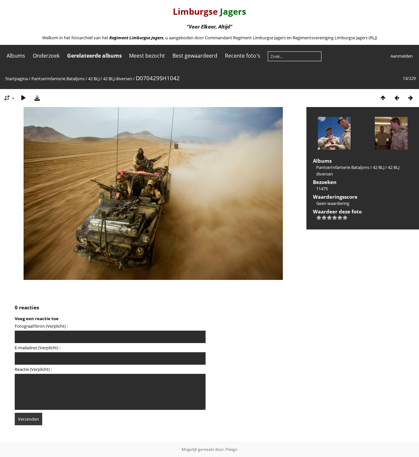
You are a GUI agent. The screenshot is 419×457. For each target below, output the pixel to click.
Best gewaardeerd (195, 55)
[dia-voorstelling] (23, 97)
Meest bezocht (147, 55)
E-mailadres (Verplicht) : (37, 348)
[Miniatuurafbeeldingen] (383, 97)
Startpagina (16, 79)
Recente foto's (242, 55)
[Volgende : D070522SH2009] (410, 97)
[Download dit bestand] (37, 97)
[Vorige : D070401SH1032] (397, 97)
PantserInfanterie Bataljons (57, 79)
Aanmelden (402, 56)
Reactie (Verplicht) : (33, 369)
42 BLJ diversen (117, 79)
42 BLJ (94, 79)
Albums (16, 55)
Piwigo (231, 449)
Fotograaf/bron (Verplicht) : (41, 326)
